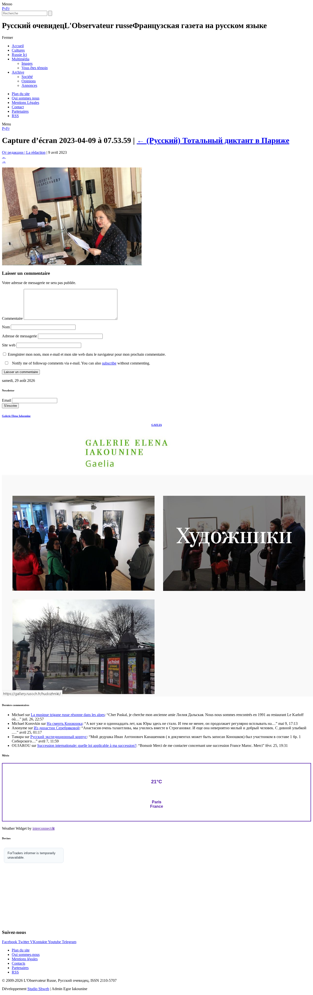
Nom (6, 327)
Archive (18, 72)
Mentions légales (25, 959)
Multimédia (20, 59)
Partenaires (20, 111)
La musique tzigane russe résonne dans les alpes (68, 715)
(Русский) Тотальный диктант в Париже (213, 140)
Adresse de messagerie (19, 336)
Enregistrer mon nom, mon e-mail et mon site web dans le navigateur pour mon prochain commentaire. (87, 354)
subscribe (109, 363)
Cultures (18, 50)
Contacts (18, 963)
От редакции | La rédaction (23, 152)
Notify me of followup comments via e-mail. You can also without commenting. (80, 363)
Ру (4, 8)
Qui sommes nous (25, 98)
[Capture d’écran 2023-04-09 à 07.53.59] (72, 264)
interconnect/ (44, 828)
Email (6, 400)
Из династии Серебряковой (56, 728)
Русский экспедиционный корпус (58, 737)
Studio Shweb (38, 989)
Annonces (29, 85)
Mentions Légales (25, 102)
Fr (8, 8)
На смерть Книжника (64, 723)
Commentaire (12, 318)
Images (27, 63)
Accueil (18, 46)
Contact (18, 107)
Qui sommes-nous (26, 954)
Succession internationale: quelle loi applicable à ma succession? (86, 745)
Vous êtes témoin (35, 68)
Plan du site (21, 94)
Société (27, 77)
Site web (8, 345)
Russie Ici (19, 55)
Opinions (29, 81)
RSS (15, 116)
